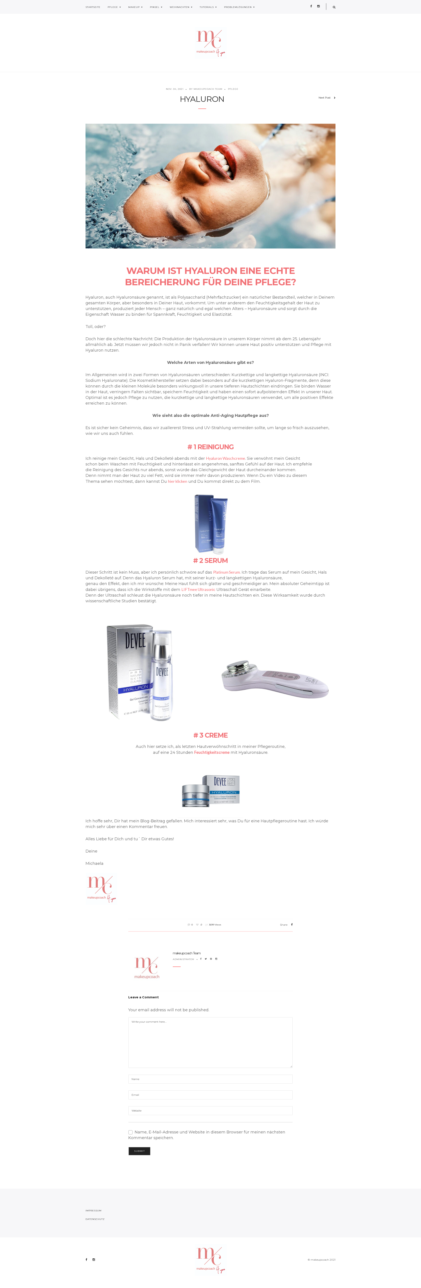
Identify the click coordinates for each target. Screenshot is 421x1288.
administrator (183, 959)
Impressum (94, 1210)
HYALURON (202, 99)
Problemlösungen (238, 7)
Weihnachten (179, 7)
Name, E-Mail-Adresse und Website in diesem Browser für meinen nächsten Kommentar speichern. (206, 1135)
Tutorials (207, 7)
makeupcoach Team (187, 953)
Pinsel (154, 7)
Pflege (113, 7)
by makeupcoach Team (205, 89)
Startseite (93, 7)
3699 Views (215, 924)
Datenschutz (95, 1219)
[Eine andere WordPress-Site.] (211, 43)
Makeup (134, 7)
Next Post (325, 97)
